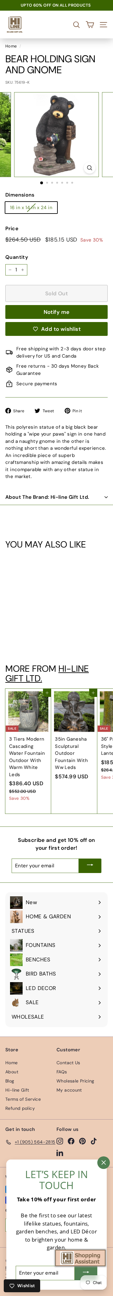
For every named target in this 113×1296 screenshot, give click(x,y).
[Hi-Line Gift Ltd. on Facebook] (71, 1140)
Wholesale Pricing (75, 1081)
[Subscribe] (90, 866)
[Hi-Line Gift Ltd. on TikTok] (93, 1140)
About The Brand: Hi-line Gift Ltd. (47, 497)
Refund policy (20, 1108)
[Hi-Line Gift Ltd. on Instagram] (59, 1140)
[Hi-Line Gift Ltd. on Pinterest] (82, 1140)
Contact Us (68, 1062)
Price (11, 228)
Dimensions (20, 195)
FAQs (61, 1072)
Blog (9, 1081)
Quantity (16, 257)
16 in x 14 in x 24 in (31, 207)
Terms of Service (23, 1099)
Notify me (57, 312)
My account (69, 1090)
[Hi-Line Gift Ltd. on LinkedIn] (59, 1152)
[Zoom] (89, 168)
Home (11, 46)
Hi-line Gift (17, 1090)
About (11, 1072)
